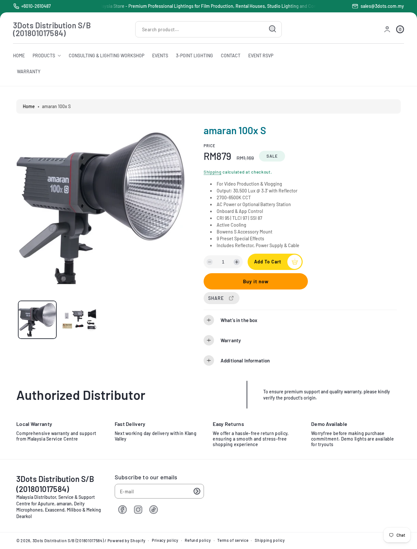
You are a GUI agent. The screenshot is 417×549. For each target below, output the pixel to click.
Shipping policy (270, 540)
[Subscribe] (197, 491)
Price (209, 145)
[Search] (273, 29)
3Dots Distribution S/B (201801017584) (68, 540)
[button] (400, 29)
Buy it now (256, 281)
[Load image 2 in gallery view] (79, 320)
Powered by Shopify (127, 540)
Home (29, 106)
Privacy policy (165, 540)
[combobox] (208, 29)
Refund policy (198, 540)
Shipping (213, 172)
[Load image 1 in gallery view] (37, 320)
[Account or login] (387, 29)
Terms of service (232, 540)
